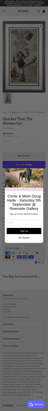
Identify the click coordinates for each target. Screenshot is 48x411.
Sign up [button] (24, 231)
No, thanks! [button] (24, 238)
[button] (8, 171)
